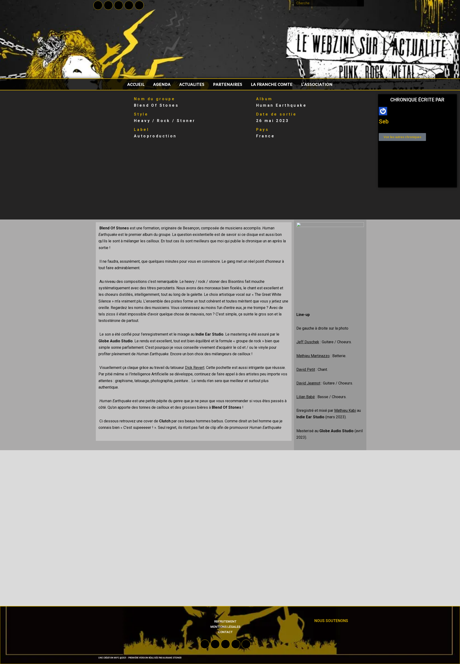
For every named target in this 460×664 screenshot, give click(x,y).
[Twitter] (108, 5)
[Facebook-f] (98, 5)
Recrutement (225, 621)
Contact (225, 632)
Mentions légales (225, 627)
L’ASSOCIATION (317, 84)
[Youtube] (118, 5)
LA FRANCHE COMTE (272, 84)
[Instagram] (128, 5)
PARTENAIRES (227, 84)
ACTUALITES (191, 84)
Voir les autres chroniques (402, 137)
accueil (135, 84)
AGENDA (162, 84)
